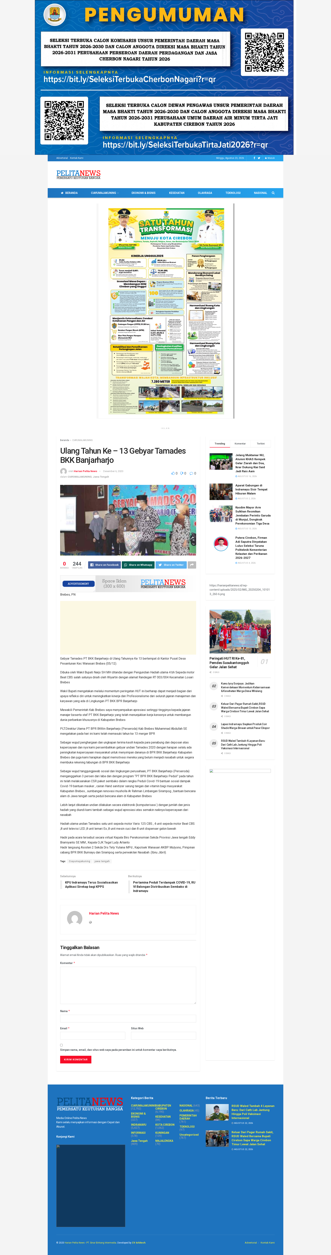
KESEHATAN (176, 192)
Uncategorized (189, 1134)
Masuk (271, 158)
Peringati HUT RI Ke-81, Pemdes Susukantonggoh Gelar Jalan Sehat (229, 662)
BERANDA (71, 192)
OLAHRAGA (205, 192)
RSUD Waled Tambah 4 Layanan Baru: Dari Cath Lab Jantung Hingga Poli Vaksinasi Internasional (243, 744)
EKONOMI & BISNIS (144, 192)
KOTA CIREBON (165, 1124)
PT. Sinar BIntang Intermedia (101, 1242)
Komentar (67, 963)
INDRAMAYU (138, 1124)
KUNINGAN (162, 1132)
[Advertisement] (128, 628)
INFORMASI (138, 1132)
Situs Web (137, 1028)
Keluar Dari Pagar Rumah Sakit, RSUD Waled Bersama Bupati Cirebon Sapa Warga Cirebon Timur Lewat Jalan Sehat (245, 707)
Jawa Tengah (101, 476)
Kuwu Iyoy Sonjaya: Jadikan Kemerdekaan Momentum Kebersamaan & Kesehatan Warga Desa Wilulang (245, 687)
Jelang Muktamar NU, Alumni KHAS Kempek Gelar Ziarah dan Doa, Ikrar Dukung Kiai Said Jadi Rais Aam (250, 463)
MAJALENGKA (164, 1140)
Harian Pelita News (85, 471)
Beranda (64, 440)
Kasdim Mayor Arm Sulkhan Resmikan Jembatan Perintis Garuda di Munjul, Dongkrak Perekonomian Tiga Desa (253, 515)
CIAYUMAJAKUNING (103, 192)
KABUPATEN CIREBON (163, 1107)
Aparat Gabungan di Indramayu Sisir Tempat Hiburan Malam (251, 489)
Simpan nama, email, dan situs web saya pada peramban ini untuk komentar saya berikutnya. (118, 1049)
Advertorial (62, 158)
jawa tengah (102, 861)
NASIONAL (260, 192)
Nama (65, 1011)
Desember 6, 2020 (113, 471)
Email (65, 1028)
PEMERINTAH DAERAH (188, 1117)
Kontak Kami (76, 158)
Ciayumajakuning (79, 861)
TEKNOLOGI (233, 192)
